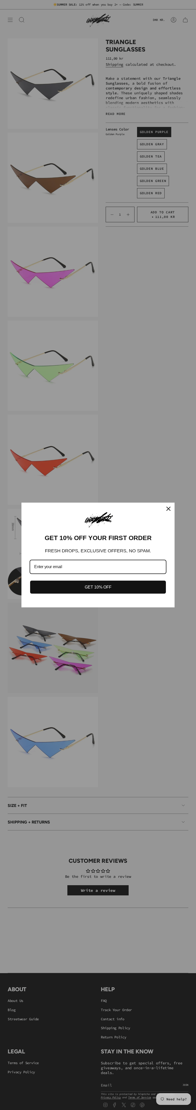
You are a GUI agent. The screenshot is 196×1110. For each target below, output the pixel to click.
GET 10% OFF (98, 587)
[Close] (168, 509)
